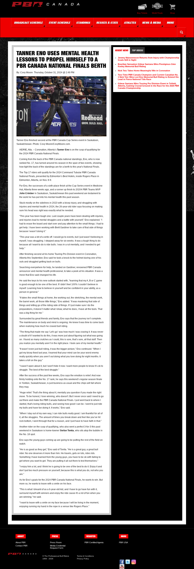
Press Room (56, 542)
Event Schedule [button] (59, 22)
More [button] (170, 22)
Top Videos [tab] (137, 50)
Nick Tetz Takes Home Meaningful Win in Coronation (144, 70)
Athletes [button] (130, 22)
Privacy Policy (83, 559)
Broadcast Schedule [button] (28, 22)
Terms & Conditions (85, 556)
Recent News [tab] (121, 50)
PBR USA (123, 542)
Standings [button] (83, 22)
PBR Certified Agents (94, 542)
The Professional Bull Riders (56, 556)
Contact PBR (21, 546)
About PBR (21, 542)
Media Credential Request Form (57, 547)
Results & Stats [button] (107, 22)
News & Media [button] (151, 22)
